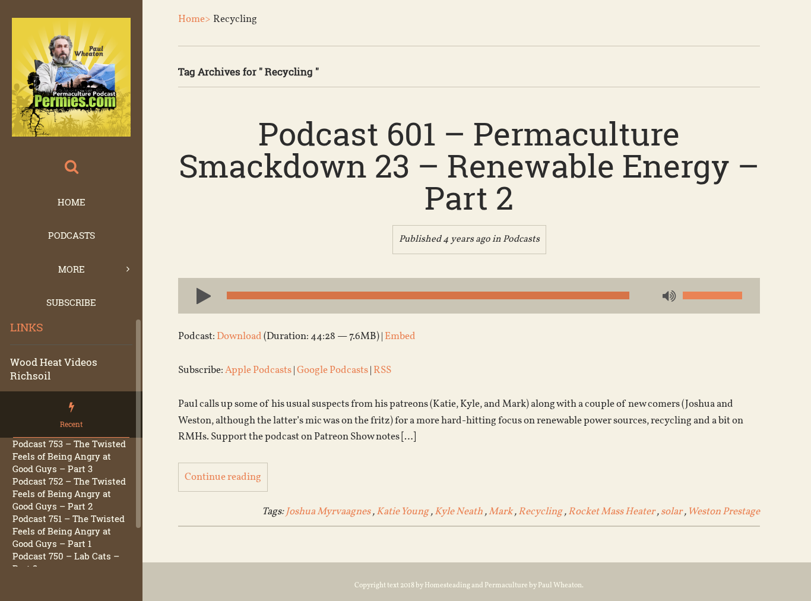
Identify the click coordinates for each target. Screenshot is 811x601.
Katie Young (402, 511)
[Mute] (668, 297)
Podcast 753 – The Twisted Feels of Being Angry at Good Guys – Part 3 (69, 456)
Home (71, 202)
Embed (400, 336)
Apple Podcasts (258, 370)
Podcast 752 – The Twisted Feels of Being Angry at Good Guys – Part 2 (69, 493)
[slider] (712, 295)
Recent (71, 424)
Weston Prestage (724, 511)
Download (239, 336)
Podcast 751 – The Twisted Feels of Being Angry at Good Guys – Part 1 (68, 531)
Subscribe (71, 302)
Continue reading (223, 477)
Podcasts (71, 235)
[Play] (199, 295)
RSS (382, 370)
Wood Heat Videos (53, 362)
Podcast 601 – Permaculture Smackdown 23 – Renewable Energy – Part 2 (469, 165)
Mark (500, 511)
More (71, 269)
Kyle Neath (459, 511)
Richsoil (30, 375)
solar (671, 511)
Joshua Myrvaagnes (328, 511)
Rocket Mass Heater (611, 511)
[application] (469, 296)
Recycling (540, 511)
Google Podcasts (332, 370)
